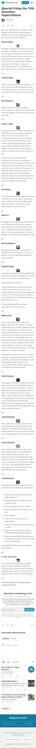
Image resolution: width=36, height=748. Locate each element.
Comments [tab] (6, 638)
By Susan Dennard (7, 672)
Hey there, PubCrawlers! (9, 699)
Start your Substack (13, 739)
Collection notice (18, 735)
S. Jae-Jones (9, 19)
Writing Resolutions (9, 681)
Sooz (10, 674)
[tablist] (9, 638)
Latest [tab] (8, 662)
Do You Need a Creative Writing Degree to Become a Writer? (13, 696)
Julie (10, 687)
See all (5, 708)
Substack (9, 744)
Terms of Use (26, 614)
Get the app (27, 739)
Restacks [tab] (13, 638)
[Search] (33, 662)
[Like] (3, 25)
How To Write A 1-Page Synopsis (10, 668)
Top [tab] (4, 662)
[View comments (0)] (8, 25)
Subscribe (25, 2)
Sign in (32, 2)
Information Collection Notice (19, 616)
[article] (18, 672)
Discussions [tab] (15, 662)
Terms (29, 733)
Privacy (24, 733)
